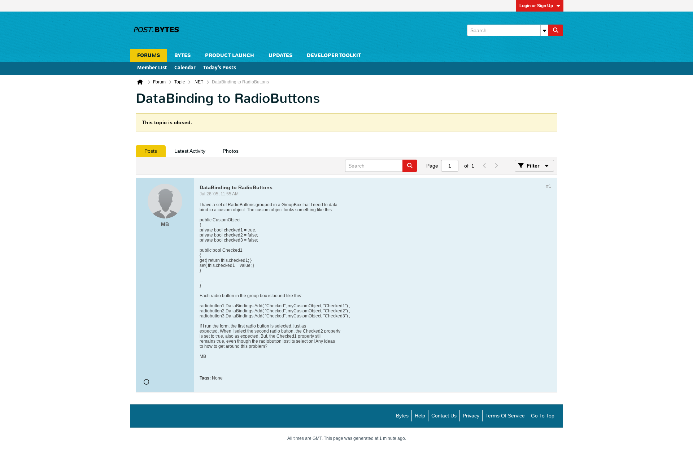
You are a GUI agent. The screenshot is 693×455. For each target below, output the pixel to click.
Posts (150, 151)
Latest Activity (189, 151)
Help (420, 416)
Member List (152, 68)
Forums (148, 55)
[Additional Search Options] (544, 30)
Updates (280, 55)
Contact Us (444, 416)
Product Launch (229, 55)
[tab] (151, 151)
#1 (548, 186)
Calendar (185, 68)
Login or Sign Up (536, 5)
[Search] (555, 30)
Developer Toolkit (334, 55)
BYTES (182, 55)
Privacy (471, 416)
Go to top (542, 416)
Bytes (402, 416)
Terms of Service (505, 416)
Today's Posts (219, 68)
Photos (231, 151)
